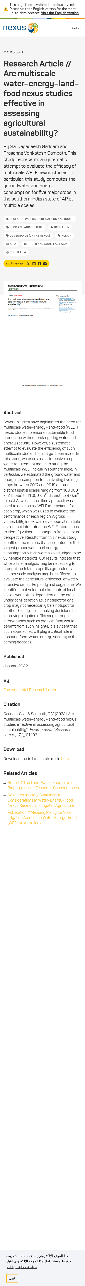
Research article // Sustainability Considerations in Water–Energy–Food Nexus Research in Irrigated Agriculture (41, 800)
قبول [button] (12, 1278)
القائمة (77, 28)
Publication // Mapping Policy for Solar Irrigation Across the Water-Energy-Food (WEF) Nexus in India (42, 817)
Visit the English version (60, 13)
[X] (28, 263)
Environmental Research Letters (30, 690)
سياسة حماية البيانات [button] (22, 1267)
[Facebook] (39, 263)
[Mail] (45, 263)
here (65, 758)
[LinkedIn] (34, 263)
